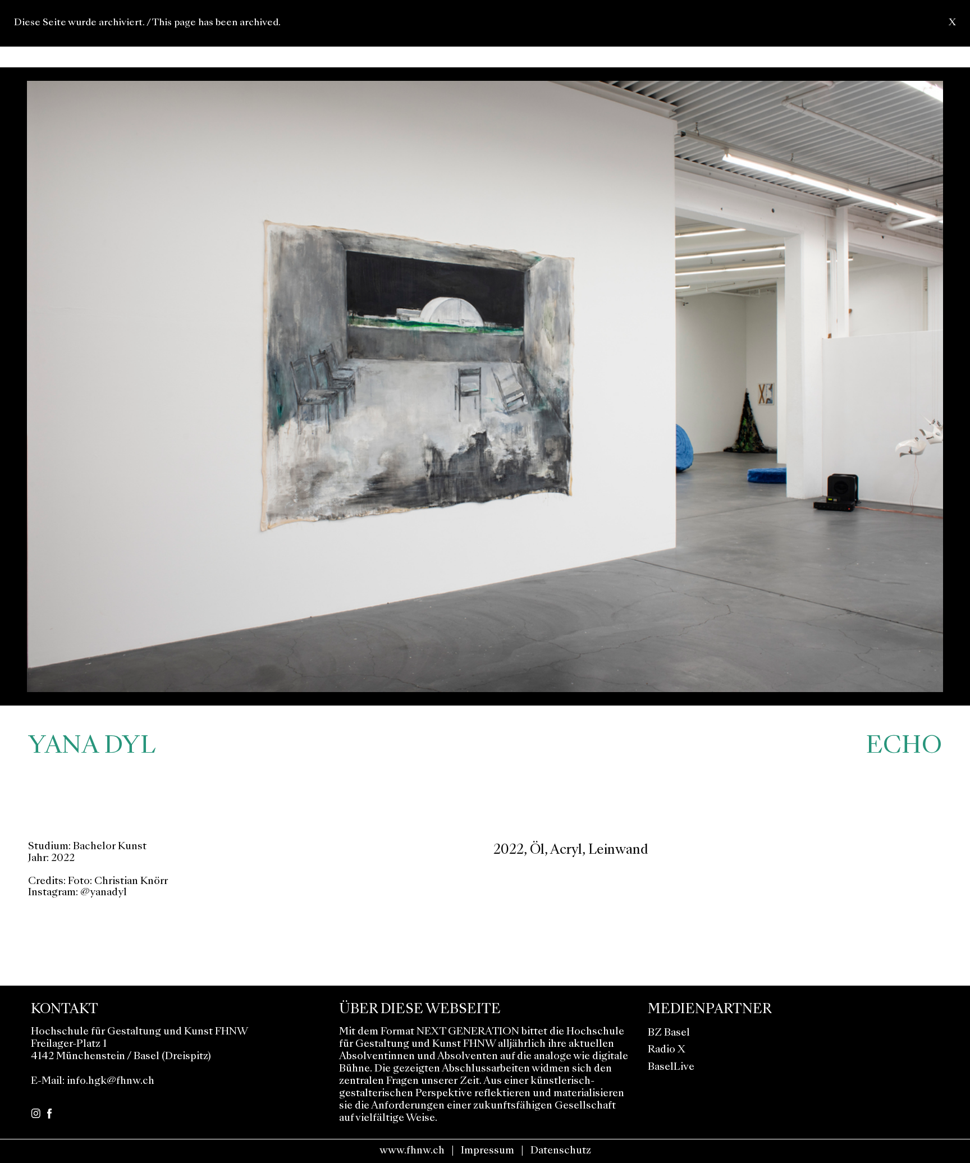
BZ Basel (669, 1033)
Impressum (487, 1151)
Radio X (666, 1050)
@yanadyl (103, 893)
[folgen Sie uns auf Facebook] (49, 1112)
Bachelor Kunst (110, 846)
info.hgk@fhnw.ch (110, 1081)
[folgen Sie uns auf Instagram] (35, 1112)
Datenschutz (560, 1151)
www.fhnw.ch (412, 1151)
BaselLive (671, 1067)
